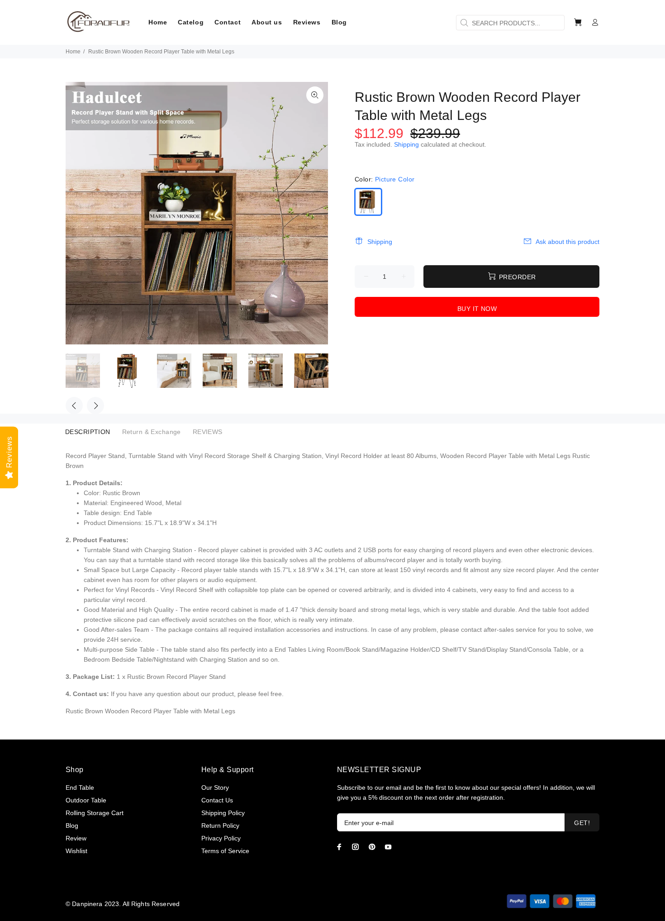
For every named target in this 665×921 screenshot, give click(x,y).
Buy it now (477, 308)
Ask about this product (567, 241)
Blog (72, 825)
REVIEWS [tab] (208, 431)
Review (76, 838)
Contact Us (217, 800)
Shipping (406, 144)
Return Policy (220, 825)
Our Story (215, 787)
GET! (582, 822)
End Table (80, 787)
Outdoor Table (86, 800)
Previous (74, 405)
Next (95, 405)
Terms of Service (225, 850)
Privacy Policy (221, 838)
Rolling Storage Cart (95, 812)
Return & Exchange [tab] (151, 431)
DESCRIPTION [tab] (87, 431)
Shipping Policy (223, 812)
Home (73, 51)
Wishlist (76, 850)
